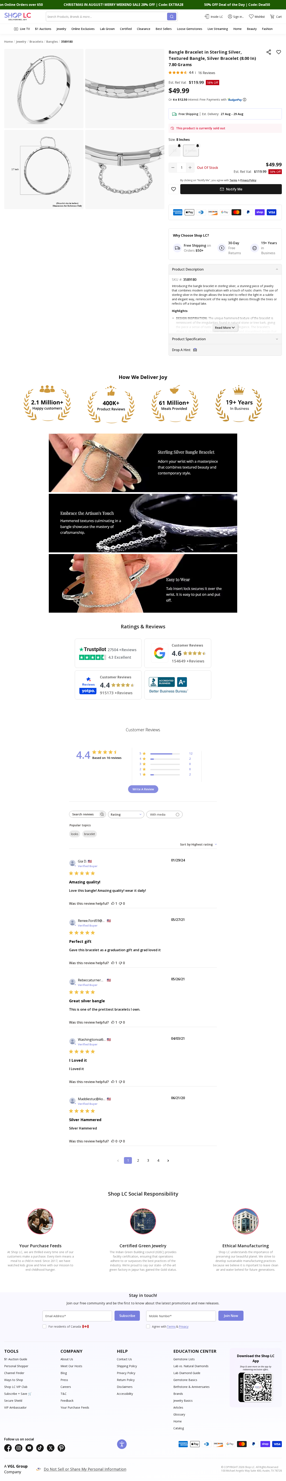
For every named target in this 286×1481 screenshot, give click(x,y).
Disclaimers (125, 1387)
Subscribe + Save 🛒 (18, 1394)
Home (177, 1421)
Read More (223, 328)
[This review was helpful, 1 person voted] (112, 903)
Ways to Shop (13, 1380)
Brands (178, 1394)
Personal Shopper (16, 1366)
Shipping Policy (127, 1366)
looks (74, 834)
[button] (244, 99)
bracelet (89, 834)
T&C (64, 1394)
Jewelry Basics (183, 1401)
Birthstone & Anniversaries (191, 1387)
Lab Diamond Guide (186, 1373)
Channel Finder (14, 1373)
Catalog (178, 1428)
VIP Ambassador (15, 1407)
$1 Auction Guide (15, 1359)
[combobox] (107, 16)
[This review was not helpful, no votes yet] (120, 903)
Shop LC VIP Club (15, 1387)
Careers (66, 1387)
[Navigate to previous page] (118, 1160)
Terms (171, 1326)
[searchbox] (83, 814)
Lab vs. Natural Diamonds (191, 1366)
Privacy (183, 1326)
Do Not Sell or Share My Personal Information (85, 1469)
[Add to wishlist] (279, 52)
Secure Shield (13, 1401)
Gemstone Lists (184, 1359)
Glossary (179, 1414)
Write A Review (143, 789)
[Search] (171, 16)
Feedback (67, 1401)
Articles (178, 1407)
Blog (64, 1373)
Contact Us (124, 1359)
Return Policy (126, 1380)
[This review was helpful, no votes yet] (112, 1141)
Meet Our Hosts (71, 1366)
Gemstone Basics (185, 1380)
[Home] (25, 16)
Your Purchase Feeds (75, 1407)
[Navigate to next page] (168, 1160)
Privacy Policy (126, 1373)
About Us (67, 1359)
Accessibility (125, 1394)
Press (64, 1380)
